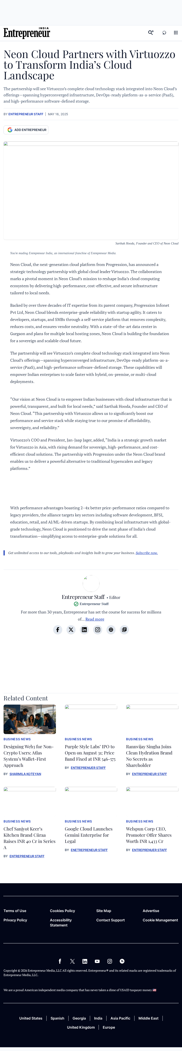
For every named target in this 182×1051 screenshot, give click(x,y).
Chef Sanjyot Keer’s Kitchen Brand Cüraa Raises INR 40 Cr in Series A (29, 838)
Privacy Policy (15, 920)
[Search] (150, 33)
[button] (175, 33)
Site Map (103, 910)
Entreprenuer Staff (88, 768)
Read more (94, 619)
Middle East (148, 1018)
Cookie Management (160, 920)
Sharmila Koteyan (25, 774)
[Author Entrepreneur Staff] (91, 584)
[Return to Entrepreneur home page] (27, 33)
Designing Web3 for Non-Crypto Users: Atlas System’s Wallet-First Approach (29, 755)
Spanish (57, 1018)
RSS (122, 961)
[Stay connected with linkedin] (84, 629)
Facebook (59, 961)
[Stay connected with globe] (111, 629)
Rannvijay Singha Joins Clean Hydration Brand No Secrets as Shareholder (149, 755)
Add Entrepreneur (30, 130)
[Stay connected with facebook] (57, 629)
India (98, 1018)
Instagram (109, 961)
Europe (109, 1027)
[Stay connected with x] (71, 629)
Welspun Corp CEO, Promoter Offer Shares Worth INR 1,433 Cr (149, 835)
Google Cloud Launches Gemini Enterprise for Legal (89, 835)
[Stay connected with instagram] (97, 629)
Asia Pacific (120, 1018)
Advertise (151, 910)
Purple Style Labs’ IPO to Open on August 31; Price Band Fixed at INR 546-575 (90, 752)
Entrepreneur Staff (25, 114)
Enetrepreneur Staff (89, 850)
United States (30, 1018)
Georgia (79, 1018)
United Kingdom (81, 1027)
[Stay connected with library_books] (124, 629)
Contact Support (110, 920)
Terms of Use (15, 910)
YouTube (97, 961)
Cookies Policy (62, 910)
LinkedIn (84, 961)
